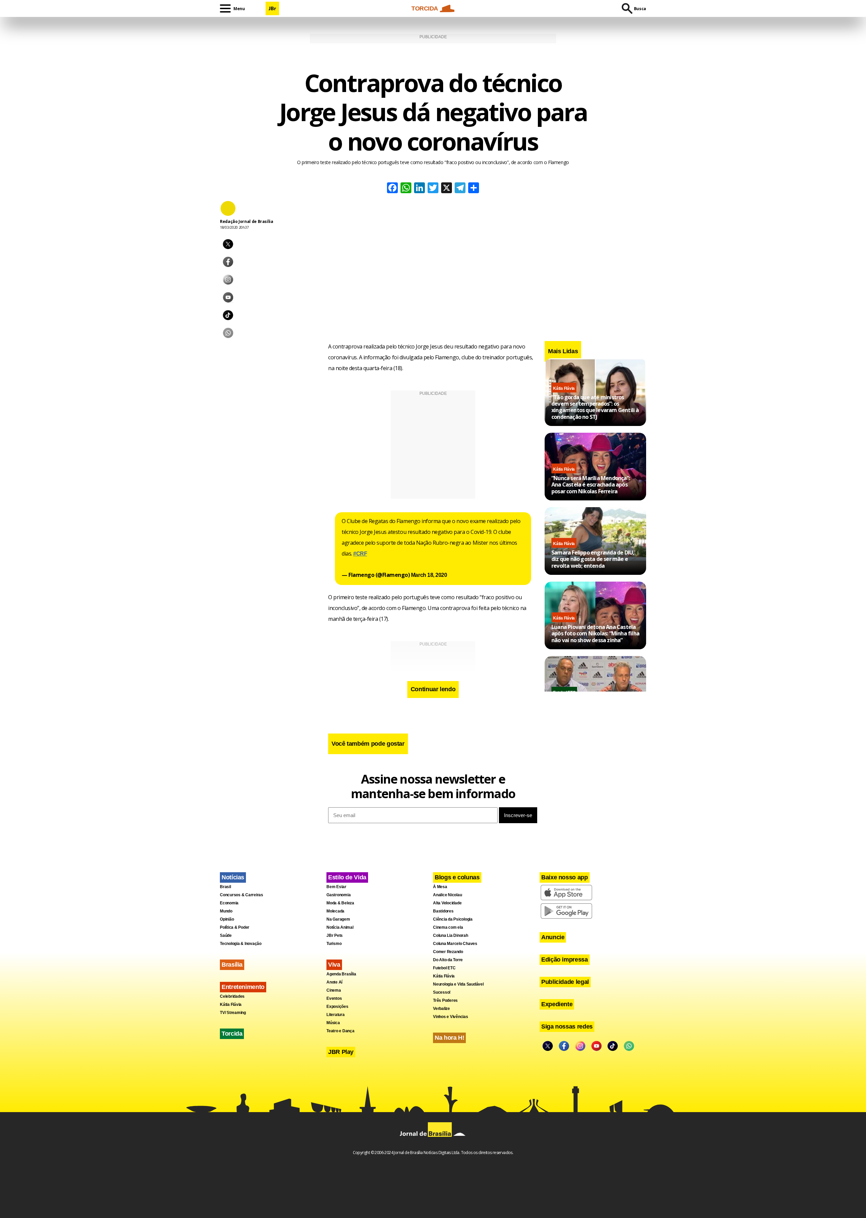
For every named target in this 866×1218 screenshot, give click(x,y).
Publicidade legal (565, 981)
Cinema (333, 990)
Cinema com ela (448, 927)
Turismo (333, 943)
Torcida (232, 1033)
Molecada (335, 911)
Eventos (334, 998)
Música (333, 1022)
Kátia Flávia (564, 388)
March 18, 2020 (429, 575)
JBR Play (341, 1051)
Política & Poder (234, 927)
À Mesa (440, 886)
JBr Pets (334, 935)
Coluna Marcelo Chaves (455, 943)
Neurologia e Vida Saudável (458, 984)
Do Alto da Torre (448, 959)
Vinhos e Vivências (450, 1016)
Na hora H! (449, 1037)
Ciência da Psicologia (453, 919)
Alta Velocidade (447, 903)
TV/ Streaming (233, 1012)
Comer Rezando (448, 951)
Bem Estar (336, 886)
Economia (229, 903)
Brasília (232, 964)
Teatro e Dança (340, 1031)
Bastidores (443, 911)
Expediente (556, 1004)
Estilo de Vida (347, 877)
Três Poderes (445, 1000)
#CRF (360, 554)
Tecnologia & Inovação (240, 943)
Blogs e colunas (457, 877)
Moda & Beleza (340, 903)
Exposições (337, 1006)
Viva (334, 964)
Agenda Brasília (341, 974)
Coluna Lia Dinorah (450, 935)
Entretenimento (243, 987)
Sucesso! (442, 992)
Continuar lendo (433, 689)
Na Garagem (338, 919)
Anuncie (552, 937)
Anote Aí (334, 982)
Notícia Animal (340, 927)
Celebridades (232, 996)
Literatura (335, 1014)
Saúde (226, 935)
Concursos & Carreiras (241, 895)
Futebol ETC (444, 968)
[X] (446, 188)
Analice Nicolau (447, 895)
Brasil (225, 886)
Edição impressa (564, 959)
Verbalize (441, 1008)
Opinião (227, 919)
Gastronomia (338, 895)
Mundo (226, 911)
